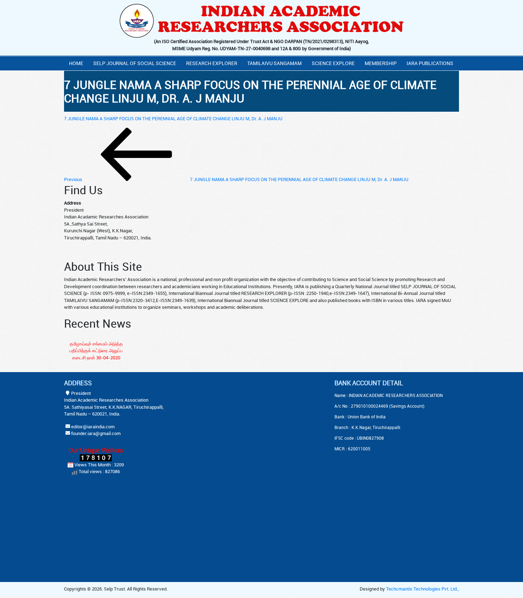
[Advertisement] (243, 423)
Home (76, 63)
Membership (381, 63)
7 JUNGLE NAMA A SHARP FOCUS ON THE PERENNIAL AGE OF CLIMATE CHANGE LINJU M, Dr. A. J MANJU (173, 118)
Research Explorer (211, 63)
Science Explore (333, 63)
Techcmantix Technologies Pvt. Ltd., (422, 589)
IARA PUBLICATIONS (430, 63)
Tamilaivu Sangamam (274, 63)
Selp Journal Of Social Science (134, 63)
